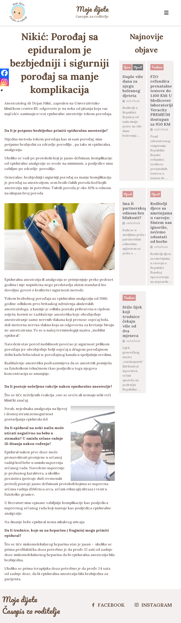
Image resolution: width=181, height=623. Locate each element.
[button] (166, 13)
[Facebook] (4, 73)
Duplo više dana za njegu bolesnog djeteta (133, 86)
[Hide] (2, 90)
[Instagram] (4, 81)
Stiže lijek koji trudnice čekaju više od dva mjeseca (132, 321)
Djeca (127, 67)
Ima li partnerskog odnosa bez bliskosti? (135, 210)
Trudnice (156, 67)
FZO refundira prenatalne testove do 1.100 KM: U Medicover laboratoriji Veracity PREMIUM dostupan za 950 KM (161, 100)
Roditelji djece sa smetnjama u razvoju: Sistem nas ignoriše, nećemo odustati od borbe (161, 222)
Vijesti (138, 67)
